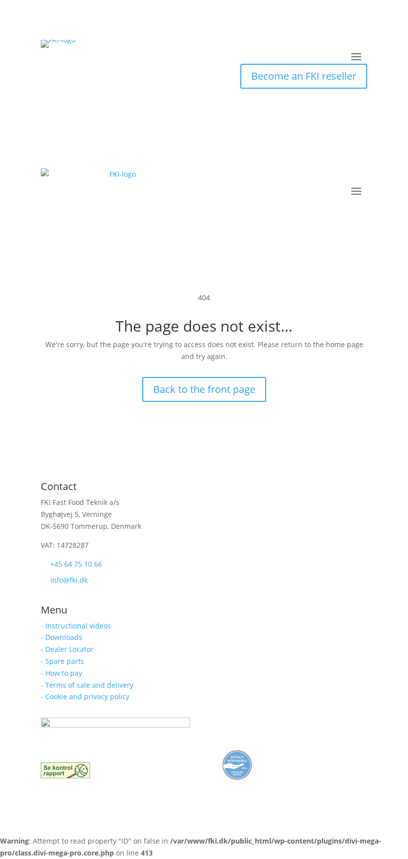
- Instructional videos (76, 625)
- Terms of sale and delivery (87, 685)
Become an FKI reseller (303, 76)
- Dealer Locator (67, 649)
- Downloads (61, 637)
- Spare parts (62, 661)
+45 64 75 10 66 (76, 564)
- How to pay (61, 673)
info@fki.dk (69, 580)
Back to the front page (204, 389)
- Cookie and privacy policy (85, 696)
